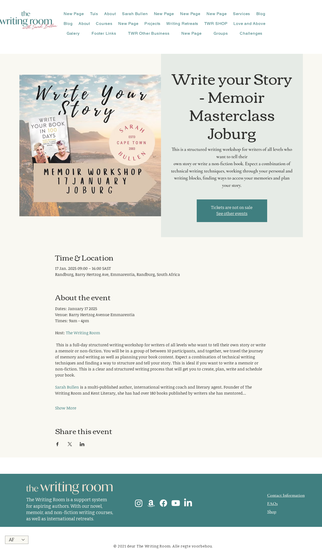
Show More (65, 408)
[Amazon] (151, 503)
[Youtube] (176, 503)
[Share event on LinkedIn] (82, 444)
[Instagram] (139, 503)
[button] (110, 14)
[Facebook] (163, 503)
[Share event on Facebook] (57, 444)
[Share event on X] (69, 444)
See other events (232, 213)
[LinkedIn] (188, 503)
